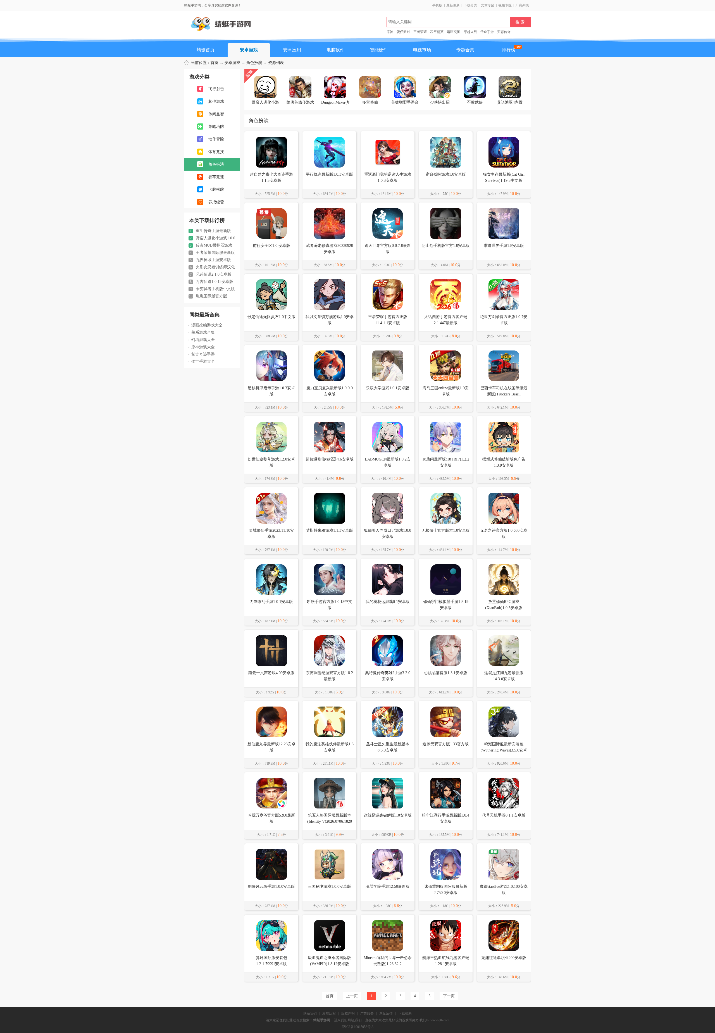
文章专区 (487, 5)
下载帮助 (405, 1013)
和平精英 (437, 32)
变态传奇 (504, 32)
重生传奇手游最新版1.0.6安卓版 (210, 231)
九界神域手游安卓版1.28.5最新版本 (210, 260)
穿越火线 (470, 32)
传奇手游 (487, 32)
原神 (390, 32)
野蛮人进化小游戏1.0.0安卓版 (212, 238)
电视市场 (422, 49)
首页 (214, 63)
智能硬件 (379, 49)
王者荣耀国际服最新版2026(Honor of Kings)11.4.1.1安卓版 (212, 253)
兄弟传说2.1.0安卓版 (210, 274)
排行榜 (508, 49)
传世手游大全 (203, 361)
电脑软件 (335, 49)
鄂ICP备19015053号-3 (357, 1027)
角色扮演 (254, 63)
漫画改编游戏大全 (207, 325)
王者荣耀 (420, 32)
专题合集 (465, 49)
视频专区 (505, 5)
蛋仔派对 (403, 32)
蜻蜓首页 (205, 49)
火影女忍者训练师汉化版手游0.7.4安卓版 (212, 267)
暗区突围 (453, 32)
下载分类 (470, 5)
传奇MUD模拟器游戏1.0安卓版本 (210, 245)
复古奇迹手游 (203, 354)
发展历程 (329, 1013)
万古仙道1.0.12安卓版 (211, 282)
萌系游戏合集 (203, 332)
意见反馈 (386, 1013)
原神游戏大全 (203, 347)
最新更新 (453, 5)
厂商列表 (522, 5)
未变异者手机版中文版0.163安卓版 (212, 289)
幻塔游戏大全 (203, 340)
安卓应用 (292, 49)
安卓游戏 (249, 49)
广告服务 (367, 1013)
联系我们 (310, 1013)
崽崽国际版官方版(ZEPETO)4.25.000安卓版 (210, 296)
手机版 (437, 5)
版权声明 (348, 1013)
